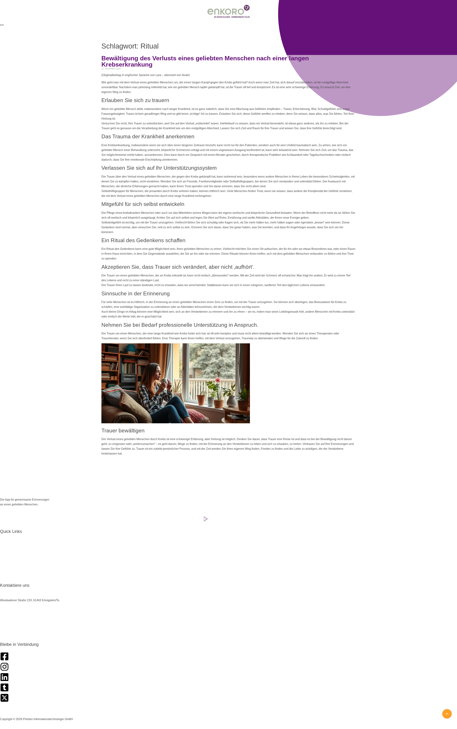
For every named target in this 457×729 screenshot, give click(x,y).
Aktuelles (8, 563)
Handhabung (11, 551)
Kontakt (7, 575)
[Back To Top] (447, 713)
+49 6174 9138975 (12, 614)
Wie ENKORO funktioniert (19, 557)
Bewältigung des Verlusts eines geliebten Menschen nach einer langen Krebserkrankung (205, 61)
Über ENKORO (12, 544)
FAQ (5, 569)
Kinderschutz (200, 712)
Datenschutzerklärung (230, 712)
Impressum (258, 712)
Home (6, 538)
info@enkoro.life (10, 632)
